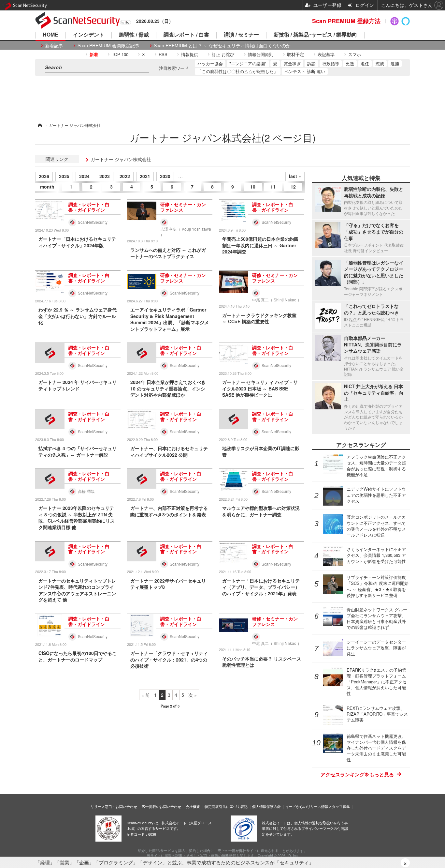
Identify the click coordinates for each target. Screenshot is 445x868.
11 (273, 186)
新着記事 (54, 45)
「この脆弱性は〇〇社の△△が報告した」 (237, 71)
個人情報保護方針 (266, 806)
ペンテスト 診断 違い (304, 71)
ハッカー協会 (210, 63)
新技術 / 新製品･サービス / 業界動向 (315, 35)
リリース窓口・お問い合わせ (114, 806)
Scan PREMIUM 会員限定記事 (108, 45)
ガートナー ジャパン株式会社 (121, 159)
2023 (104, 176)
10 (252, 186)
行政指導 (330, 63)
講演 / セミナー (241, 35)
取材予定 (295, 54)
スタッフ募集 (339, 806)
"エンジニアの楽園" (247, 63)
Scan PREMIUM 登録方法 (346, 21)
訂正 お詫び (223, 54)
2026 (44, 176)
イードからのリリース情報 (306, 806)
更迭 (350, 63)
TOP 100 (120, 54)
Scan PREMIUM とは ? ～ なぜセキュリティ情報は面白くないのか (222, 45)
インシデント (88, 35)
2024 (84, 176)
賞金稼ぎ (292, 63)
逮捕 (395, 63)
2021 (145, 176)
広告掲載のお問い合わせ (161, 806)
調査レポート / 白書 (186, 35)
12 (293, 186)
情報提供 (189, 54)
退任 (365, 63)
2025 (64, 176)
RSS (163, 54)
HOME (50, 35)
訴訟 (311, 63)
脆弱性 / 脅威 (134, 35)
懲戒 (380, 63)
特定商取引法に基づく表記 (226, 806)
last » (295, 176)
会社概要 (193, 806)
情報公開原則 (260, 54)
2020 (165, 176)
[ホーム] (39, 125)
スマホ (354, 54)
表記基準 (326, 54)
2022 (125, 176)
